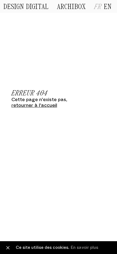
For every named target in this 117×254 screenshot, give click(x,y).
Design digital (25, 6)
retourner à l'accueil (34, 105)
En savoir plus (84, 247)
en (107, 6)
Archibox (71, 6)
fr (99, 6)
